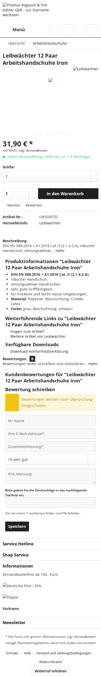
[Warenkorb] (93, 30)
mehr (59, 250)
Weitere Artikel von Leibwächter (37, 336)
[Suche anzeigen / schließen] (54, 30)
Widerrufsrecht (50, 661)
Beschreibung (15, 240)
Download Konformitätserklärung (38, 351)
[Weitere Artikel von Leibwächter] (85, 70)
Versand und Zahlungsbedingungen (63, 653)
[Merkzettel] (67, 30)
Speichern (17, 526)
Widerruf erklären (51, 671)
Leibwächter (50, 223)
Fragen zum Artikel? (27, 331)
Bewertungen (14, 358)
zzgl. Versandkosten (33, 150)
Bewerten (33, 205)
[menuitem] (13, 30)
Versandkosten (85, 636)
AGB (27, 653)
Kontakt (12, 653)
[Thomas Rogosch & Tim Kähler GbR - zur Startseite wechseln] (27, 12)
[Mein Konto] (80, 30)
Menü (18, 30)
